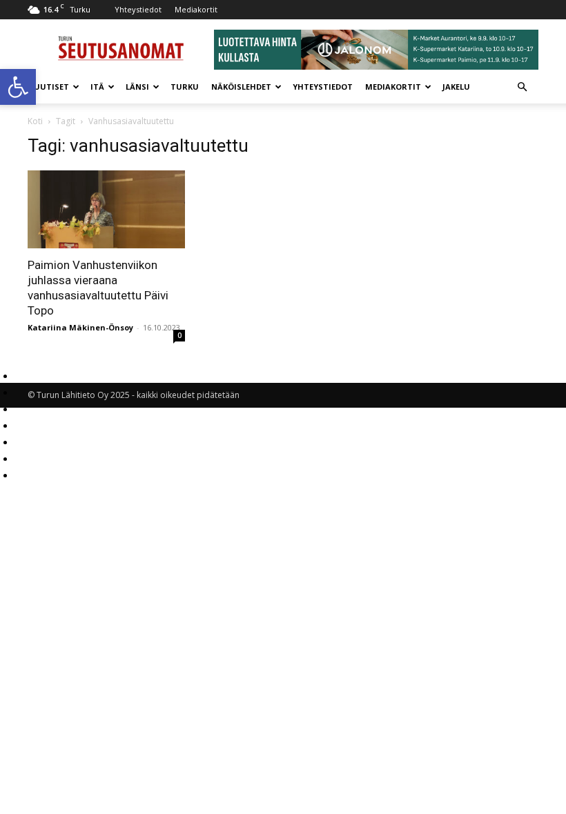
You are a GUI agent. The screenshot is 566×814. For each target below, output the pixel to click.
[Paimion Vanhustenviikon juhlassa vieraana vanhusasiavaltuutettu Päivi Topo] (106, 209)
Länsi (137, 86)
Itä (97, 86)
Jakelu (456, 86)
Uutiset (51, 86)
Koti (35, 121)
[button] (18, 87)
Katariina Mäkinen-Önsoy (80, 327)
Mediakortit (196, 9)
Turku (184, 86)
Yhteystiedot (138, 9)
